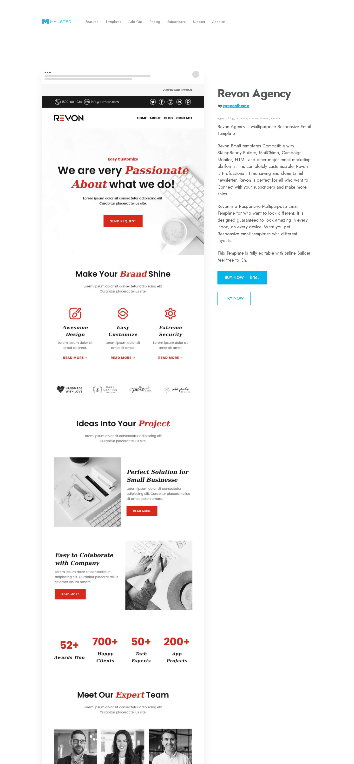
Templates (113, 22)
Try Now (234, 298)
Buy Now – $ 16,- (242, 277)
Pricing (155, 22)
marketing (277, 118)
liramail (264, 118)
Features (91, 22)
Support (199, 22)
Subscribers (176, 22)
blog (231, 118)
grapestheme (236, 106)
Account (218, 22)
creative (253, 118)
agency (221, 118)
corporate (241, 118)
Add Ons (135, 22)
